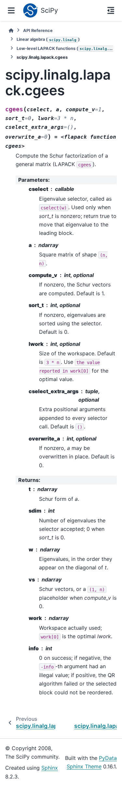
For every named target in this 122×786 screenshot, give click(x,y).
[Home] (11, 30)
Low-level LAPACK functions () (65, 48)
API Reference (38, 30)
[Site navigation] (11, 10)
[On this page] (111, 10)
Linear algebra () (48, 39)
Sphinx (49, 767)
